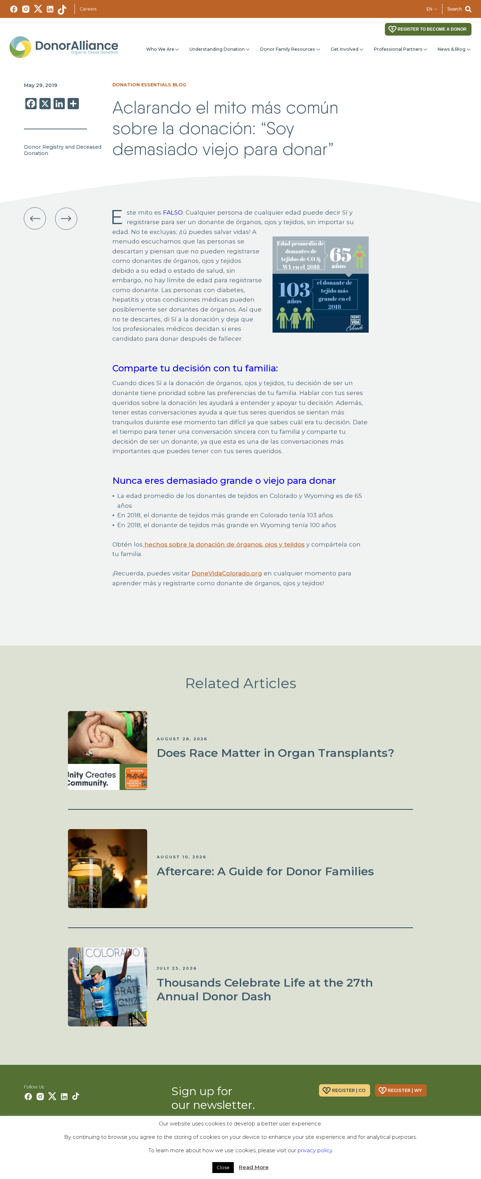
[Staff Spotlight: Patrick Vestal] (35, 219)
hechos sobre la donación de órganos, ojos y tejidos (224, 544)
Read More (254, 1167)
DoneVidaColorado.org (227, 573)
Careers (88, 9)
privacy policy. (315, 1150)
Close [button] (223, 1167)
